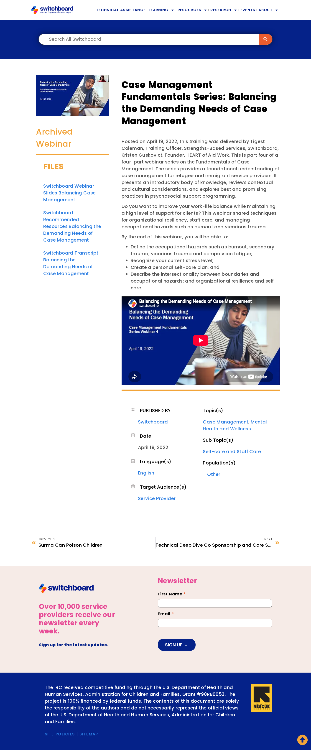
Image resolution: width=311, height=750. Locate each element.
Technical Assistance (120, 10)
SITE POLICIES (60, 734)
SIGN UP (174, 645)
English (146, 473)
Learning (158, 10)
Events (247, 10)
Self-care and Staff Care (232, 451)
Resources (189, 10)
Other (213, 474)
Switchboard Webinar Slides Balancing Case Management (69, 193)
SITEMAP (88, 734)
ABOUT (265, 10)
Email (166, 614)
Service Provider (157, 498)
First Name (172, 594)
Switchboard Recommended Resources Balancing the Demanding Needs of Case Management (72, 226)
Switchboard (153, 422)
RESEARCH (220, 10)
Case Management (225, 422)
